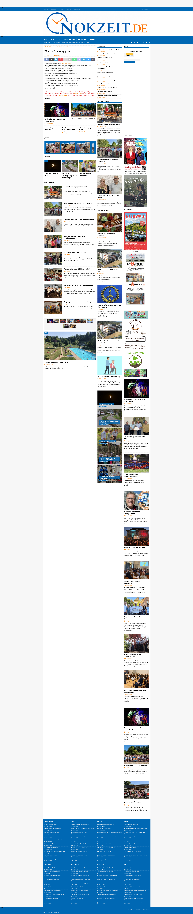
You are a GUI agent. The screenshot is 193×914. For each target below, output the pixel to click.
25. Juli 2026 (67, 271)
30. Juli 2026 (48, 873)
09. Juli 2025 (101, 892)
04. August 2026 (104, 443)
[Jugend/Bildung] (136, 754)
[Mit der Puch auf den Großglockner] (70, 321)
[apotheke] (135, 309)
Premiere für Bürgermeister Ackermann (106, 859)
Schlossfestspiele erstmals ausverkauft (54, 120)
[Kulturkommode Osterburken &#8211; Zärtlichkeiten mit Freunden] (135, 174)
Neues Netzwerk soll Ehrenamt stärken (80, 902)
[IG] (140, 42)
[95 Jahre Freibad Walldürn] (70, 346)
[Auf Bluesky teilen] (88, 59)
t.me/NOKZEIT (78, 93)
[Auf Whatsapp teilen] (74, 59)
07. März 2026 (102, 309)
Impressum (68, 9)
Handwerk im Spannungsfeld (104, 828)
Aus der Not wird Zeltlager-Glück (131, 836)
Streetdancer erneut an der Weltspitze (108, 84)
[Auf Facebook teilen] (46, 59)
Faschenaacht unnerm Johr (130, 843)
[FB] (131, 42)
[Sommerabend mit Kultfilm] (77, 321)
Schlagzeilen (55, 39)
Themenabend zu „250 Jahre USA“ (76, 269)
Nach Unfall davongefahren (50, 855)
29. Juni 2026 (48, 892)
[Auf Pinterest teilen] (60, 59)
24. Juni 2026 (48, 896)
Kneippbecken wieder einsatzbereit (52, 890)
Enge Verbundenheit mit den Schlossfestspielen (135, 618)
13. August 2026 (104, 406)
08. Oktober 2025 (102, 888)
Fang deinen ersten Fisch (129, 840)
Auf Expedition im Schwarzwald (83, 119)
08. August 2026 (68, 221)
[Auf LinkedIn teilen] (56, 59)
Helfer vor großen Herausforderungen (107, 87)
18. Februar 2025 (102, 899)
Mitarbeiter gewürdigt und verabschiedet (74, 237)
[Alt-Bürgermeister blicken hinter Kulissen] (66, 326)
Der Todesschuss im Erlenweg (108, 377)
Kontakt (61, 9)
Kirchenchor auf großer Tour (77, 898)
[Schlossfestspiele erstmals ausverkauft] (56, 110)
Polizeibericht (48, 821)
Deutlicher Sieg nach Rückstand (78, 840)
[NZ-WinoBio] (135, 368)
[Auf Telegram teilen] (83, 59)
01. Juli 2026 (48, 888)
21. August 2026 (49, 123)
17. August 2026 (128, 478)
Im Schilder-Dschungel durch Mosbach (106, 886)
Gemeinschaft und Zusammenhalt (79, 847)
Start (46, 39)
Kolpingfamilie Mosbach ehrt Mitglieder (79, 302)
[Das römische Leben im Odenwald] (83, 321)
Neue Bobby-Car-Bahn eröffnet (51, 902)
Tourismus (47, 864)
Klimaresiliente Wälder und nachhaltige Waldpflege (108, 459)
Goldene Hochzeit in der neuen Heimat (79, 220)
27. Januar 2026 (102, 345)
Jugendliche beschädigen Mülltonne (107, 76)
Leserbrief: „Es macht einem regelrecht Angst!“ (107, 898)
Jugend (126, 821)
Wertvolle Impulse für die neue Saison (79, 851)
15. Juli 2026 (74, 903)
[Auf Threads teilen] (93, 59)
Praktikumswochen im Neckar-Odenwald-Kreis (134, 832)
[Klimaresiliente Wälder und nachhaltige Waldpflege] (109, 455)
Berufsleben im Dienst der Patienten (78, 203)
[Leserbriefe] (109, 222)
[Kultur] (136, 388)
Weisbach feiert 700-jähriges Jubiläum (78, 285)
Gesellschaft (75, 864)
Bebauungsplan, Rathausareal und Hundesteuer (108, 840)
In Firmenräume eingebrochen (51, 847)
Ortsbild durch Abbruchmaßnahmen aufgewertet (68, 129)
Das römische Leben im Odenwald (133, 582)
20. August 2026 (102, 85)
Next (47, 148)
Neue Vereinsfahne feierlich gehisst (79, 836)
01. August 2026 (128, 694)
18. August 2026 (49, 845)
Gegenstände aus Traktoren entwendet (53, 836)
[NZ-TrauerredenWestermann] (135, 206)
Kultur (126, 864)
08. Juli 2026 (48, 884)
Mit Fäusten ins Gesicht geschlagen (52, 859)
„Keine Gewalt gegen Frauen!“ (85, 128)
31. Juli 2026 (67, 240)
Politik (99, 821)
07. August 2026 (128, 621)
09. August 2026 (128, 549)
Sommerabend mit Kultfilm (134, 547)
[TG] (146, 42)
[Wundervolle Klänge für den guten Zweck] (73, 326)
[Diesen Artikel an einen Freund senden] (65, 59)
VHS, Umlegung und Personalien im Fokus (106, 847)
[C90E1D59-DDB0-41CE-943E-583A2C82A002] (136, 317)
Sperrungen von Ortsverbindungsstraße (108, 80)
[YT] (137, 42)
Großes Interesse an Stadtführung (52, 898)
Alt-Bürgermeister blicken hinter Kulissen (134, 655)
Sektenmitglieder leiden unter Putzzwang (106, 894)
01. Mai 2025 (101, 896)
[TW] (134, 42)
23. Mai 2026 (101, 273)
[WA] (149, 42)
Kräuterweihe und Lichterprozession (131, 475)
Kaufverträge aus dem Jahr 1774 (106, 91)
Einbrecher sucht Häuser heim (51, 843)
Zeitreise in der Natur (129, 859)
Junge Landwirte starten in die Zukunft (132, 851)
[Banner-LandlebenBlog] (135, 376)
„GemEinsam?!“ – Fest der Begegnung (78, 252)
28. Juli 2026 (67, 254)
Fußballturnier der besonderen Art (79, 855)
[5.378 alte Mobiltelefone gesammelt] (109, 473)
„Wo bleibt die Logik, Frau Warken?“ (107, 270)
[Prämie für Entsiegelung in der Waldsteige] (70, 166)
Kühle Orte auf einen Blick (85, 175)
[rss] (143, 42)
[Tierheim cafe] (135, 349)
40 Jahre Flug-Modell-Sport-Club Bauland (80, 843)
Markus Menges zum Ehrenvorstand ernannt (81, 859)
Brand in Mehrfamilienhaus (104, 63)
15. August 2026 (128, 515)
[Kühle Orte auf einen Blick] (87, 166)
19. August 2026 (49, 841)
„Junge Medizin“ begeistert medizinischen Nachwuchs (136, 855)
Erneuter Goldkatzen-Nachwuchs (52, 871)
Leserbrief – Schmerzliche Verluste (107, 235)
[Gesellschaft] (53, 192)
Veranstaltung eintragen (50, 9)
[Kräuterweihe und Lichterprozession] (63, 321)
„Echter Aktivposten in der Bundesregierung (107, 855)
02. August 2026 (104, 461)
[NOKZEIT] (96, 35)
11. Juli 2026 (48, 880)
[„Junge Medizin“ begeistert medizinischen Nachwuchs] (72, 147)
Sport (72, 821)
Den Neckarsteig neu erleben (51, 886)
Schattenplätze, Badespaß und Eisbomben (54, 894)
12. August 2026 (102, 237)
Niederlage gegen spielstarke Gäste (79, 832)
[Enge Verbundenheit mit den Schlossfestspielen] (90, 321)
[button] (1, 7)
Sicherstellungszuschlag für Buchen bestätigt (107, 843)
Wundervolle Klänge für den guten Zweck (135, 691)
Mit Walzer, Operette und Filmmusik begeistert (134, 902)
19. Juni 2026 (48, 903)
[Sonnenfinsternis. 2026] (52, 166)
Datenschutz (77, 9)
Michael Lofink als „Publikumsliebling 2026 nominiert (83, 828)
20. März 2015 (50, 55)
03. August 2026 (49, 364)
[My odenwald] (135, 249)
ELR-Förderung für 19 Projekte (104, 851)
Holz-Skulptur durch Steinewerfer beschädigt (54, 851)
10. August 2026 (68, 205)
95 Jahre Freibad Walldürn (56, 362)
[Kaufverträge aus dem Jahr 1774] (56, 321)
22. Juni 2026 (48, 899)
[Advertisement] (135, 109)
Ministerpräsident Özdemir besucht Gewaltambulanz (109, 832)
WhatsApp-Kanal (66, 63)
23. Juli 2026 (67, 287)
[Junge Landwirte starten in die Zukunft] (57, 147)
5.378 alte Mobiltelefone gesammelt (107, 477)
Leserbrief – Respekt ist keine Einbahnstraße (107, 890)
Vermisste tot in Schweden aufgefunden (53, 840)
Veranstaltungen (68, 39)
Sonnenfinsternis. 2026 (51, 175)
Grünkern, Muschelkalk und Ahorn (52, 879)
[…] (64, 196)
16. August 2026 (75, 833)
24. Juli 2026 (48, 877)
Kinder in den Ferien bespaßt (130, 847)
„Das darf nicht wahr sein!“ (103, 902)
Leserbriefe (92, 39)
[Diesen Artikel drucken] (70, 59)
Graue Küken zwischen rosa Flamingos (53, 883)
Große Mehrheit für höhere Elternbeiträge (107, 836)
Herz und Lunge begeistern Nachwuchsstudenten (51, 129)
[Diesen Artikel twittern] (51, 59)
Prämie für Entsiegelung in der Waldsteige (69, 176)
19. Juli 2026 (67, 304)
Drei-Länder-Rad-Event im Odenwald (52, 875)
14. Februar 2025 (102, 903)
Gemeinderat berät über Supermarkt (107, 95)
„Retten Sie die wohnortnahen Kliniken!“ (109, 342)
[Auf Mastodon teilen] (79, 59)
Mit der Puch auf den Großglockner (132, 513)
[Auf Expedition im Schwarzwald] (83, 110)
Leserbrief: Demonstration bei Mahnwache (109, 306)
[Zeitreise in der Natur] (87, 147)
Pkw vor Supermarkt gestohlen (51, 832)
